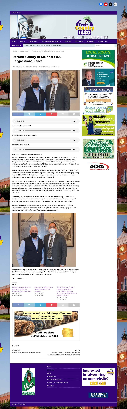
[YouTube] (106, 4)
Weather (68, 41)
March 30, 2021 (20, 66)
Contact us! (102, 41)
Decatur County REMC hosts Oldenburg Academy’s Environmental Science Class (21, 289)
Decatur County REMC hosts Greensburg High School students (44, 289)
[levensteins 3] (46, 337)
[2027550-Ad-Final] (98, 85)
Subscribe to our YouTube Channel (57, 382)
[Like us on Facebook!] (101, 4)
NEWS (21, 41)
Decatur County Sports (50, 41)
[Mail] (115, 4)
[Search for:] (105, 45)
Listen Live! (90, 41)
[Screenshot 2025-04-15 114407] (98, 158)
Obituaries (79, 41)
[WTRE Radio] (63, 38)
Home (14, 41)
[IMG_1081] (98, 135)
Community (33, 41)
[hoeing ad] (98, 104)
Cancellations (51, 376)
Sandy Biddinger (32, 66)
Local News (44, 66)
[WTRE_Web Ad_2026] (98, 67)
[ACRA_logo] (98, 169)
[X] (110, 4)
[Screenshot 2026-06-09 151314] (98, 113)
